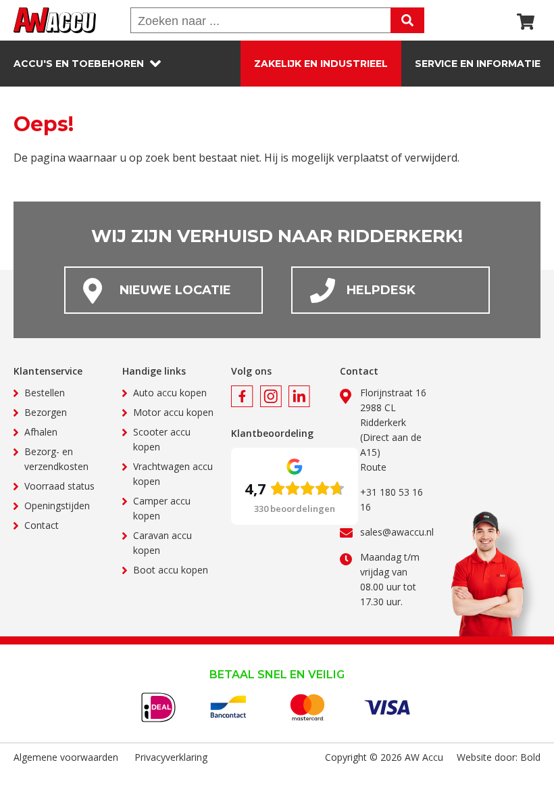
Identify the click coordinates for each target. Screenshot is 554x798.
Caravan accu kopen (162, 543)
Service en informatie (477, 63)
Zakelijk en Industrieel (321, 63)
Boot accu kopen (170, 569)
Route (373, 467)
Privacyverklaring (170, 757)
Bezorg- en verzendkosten (56, 459)
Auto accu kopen (170, 392)
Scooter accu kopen (162, 439)
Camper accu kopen (162, 508)
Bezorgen (45, 412)
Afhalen (40, 431)
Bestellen (44, 392)
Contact (41, 525)
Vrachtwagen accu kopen (173, 474)
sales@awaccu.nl (397, 531)
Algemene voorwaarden (66, 757)
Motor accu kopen (173, 412)
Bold (530, 757)
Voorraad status (59, 485)
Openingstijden (57, 505)
